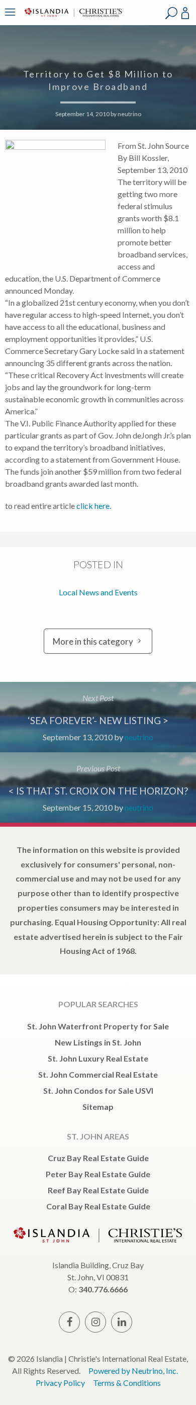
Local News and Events (98, 592)
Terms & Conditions (127, 1382)
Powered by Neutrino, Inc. (133, 1370)
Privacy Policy (60, 1382)
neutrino (129, 113)
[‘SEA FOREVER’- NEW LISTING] (98, 717)
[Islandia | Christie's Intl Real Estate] (72, 19)
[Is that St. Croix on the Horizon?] (98, 787)
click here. (93, 505)
